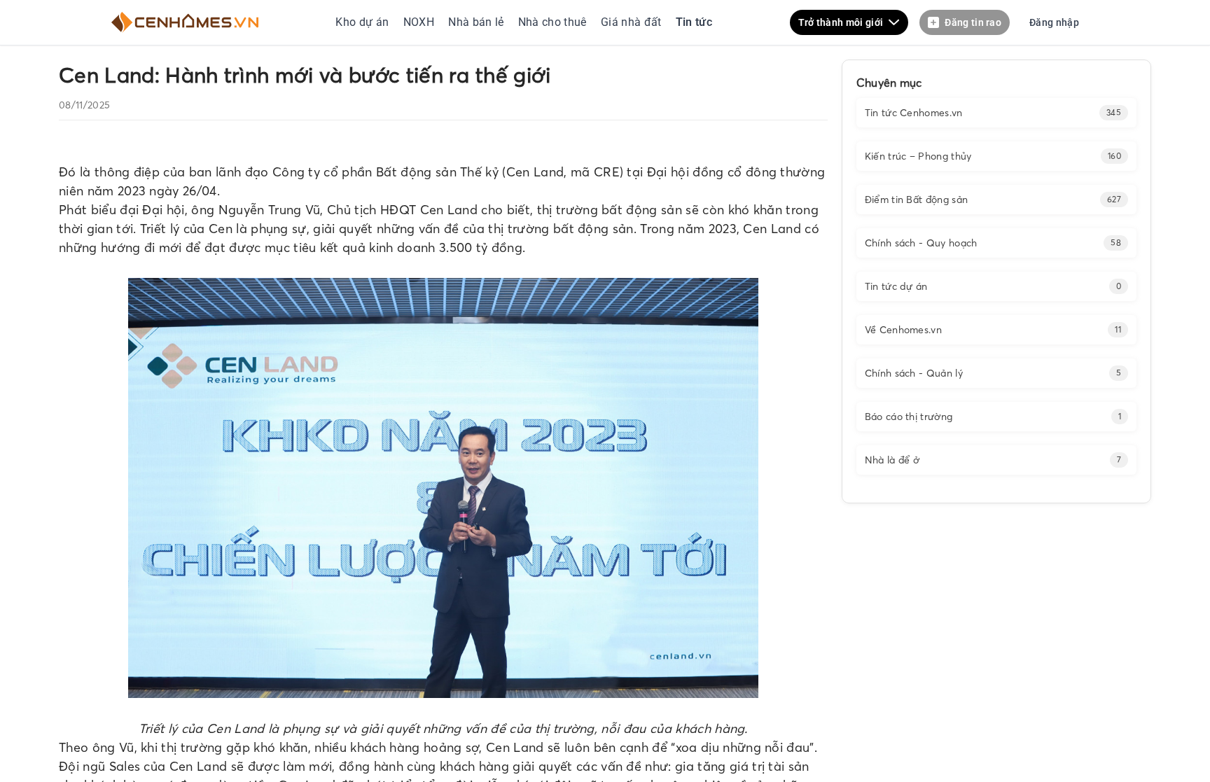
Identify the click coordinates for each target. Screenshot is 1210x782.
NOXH (418, 22)
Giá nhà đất (631, 22)
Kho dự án (363, 22)
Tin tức (692, 22)
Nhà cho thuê (554, 22)
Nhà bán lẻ (476, 22)
